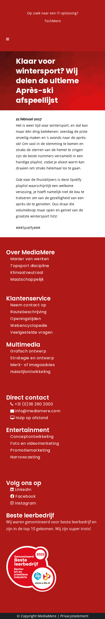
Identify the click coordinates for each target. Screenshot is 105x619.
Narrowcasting (25, 457)
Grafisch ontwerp (28, 351)
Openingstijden (25, 318)
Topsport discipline (29, 265)
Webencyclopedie (28, 325)
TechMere (52, 21)
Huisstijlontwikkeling (30, 371)
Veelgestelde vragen (31, 332)
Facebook (25, 496)
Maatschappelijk (27, 279)
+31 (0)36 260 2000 (33, 404)
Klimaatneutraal (26, 272)
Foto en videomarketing (34, 443)
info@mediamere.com (37, 411)
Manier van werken (29, 259)
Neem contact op (28, 305)
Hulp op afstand (31, 418)
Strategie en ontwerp (32, 358)
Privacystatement (74, 616)
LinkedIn (22, 489)
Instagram (25, 503)
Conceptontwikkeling (32, 436)
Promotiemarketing (30, 450)
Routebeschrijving (28, 312)
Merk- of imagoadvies (32, 365)
